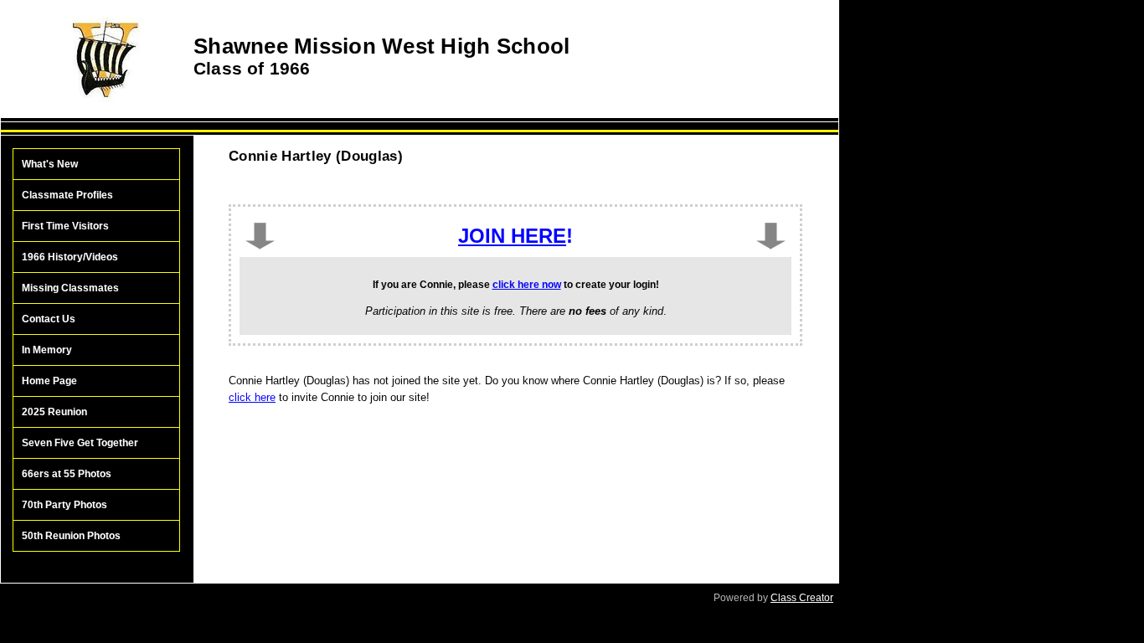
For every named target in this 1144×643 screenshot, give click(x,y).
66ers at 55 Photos (66, 474)
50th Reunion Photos (71, 536)
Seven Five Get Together (80, 443)
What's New (50, 164)
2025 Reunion (54, 412)
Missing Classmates (70, 288)
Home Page (49, 381)
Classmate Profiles (67, 195)
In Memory (47, 350)
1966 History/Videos (70, 257)
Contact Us (48, 319)
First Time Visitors (65, 226)
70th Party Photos (64, 505)
